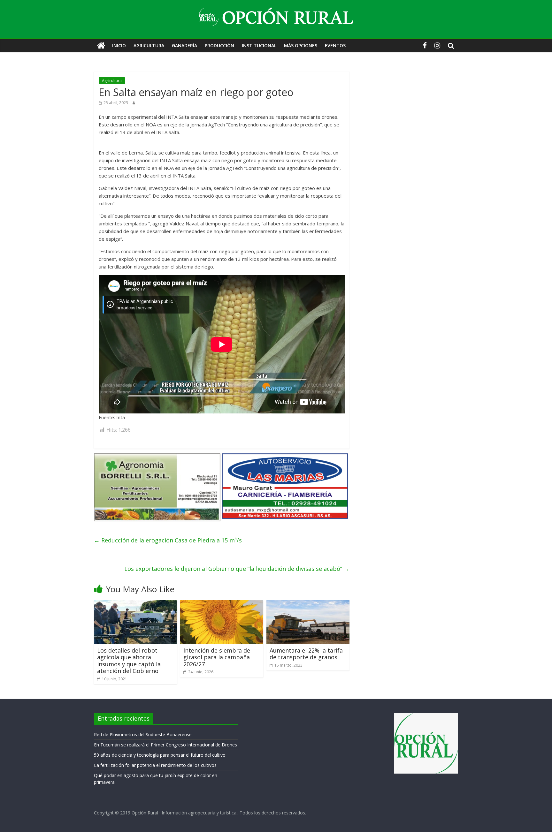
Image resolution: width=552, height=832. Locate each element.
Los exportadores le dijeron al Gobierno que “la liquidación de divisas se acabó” (236, 568)
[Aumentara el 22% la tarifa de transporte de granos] (307, 604)
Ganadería (184, 45)
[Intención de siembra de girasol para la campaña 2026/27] (221, 604)
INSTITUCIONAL (259, 45)
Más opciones (300, 45)
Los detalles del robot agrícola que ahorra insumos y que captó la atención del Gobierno (129, 661)
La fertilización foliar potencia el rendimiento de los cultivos (155, 765)
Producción (219, 45)
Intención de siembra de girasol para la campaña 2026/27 (216, 657)
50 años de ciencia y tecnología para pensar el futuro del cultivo (160, 755)
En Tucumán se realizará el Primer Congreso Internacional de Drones (165, 745)
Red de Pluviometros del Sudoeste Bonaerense (143, 734)
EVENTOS (335, 45)
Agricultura (149, 45)
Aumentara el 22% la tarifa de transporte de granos (306, 654)
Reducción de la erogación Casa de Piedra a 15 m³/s (168, 540)
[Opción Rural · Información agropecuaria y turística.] (101, 45)
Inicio (119, 45)
